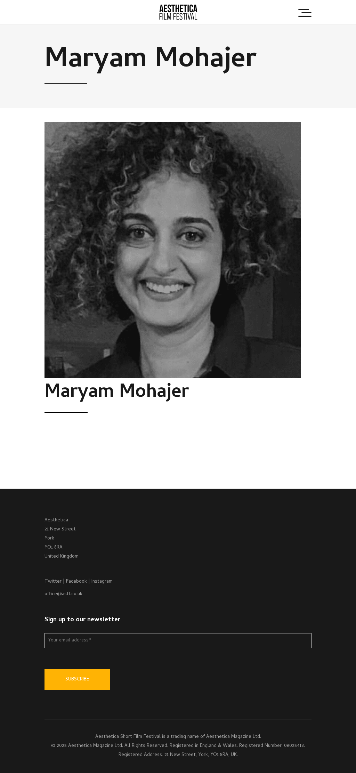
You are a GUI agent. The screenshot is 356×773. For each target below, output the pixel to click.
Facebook (76, 582)
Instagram (102, 582)
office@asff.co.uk (63, 594)
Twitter (53, 582)
